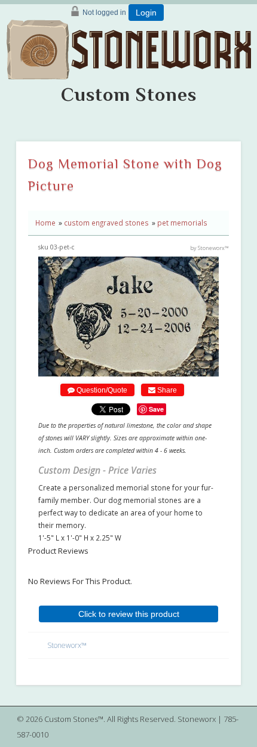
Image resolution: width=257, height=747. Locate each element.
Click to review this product (128, 614)
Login (146, 12)
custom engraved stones (106, 222)
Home (45, 222)
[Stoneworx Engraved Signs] (129, 46)
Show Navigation (243, 69)
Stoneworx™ (67, 645)
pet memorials (182, 222)
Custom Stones (129, 94)
